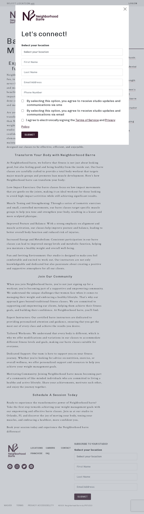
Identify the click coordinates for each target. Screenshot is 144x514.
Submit (30, 134)
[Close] (125, 9)
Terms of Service (87, 120)
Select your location (35, 45)
